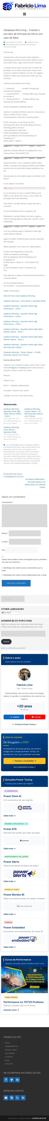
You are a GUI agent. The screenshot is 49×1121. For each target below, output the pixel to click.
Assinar (6, 641)
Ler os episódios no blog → (24, 767)
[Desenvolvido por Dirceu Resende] (39, 1118)
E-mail (5, 541)
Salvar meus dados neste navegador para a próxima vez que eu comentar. (24, 560)
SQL (11, 459)
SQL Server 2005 (29, 459)
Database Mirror (31, 445)
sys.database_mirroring (20, 463)
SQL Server (17, 459)
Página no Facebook (18, 367)
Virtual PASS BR (10, 47)
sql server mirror (22, 461)
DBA (23, 447)
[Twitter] (11, 1079)
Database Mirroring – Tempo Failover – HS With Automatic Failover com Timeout (33, 412)
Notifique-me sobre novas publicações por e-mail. (25, 575)
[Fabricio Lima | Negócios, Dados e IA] (24, 6)
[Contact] (6, 1097)
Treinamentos (11, 1046)
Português (7, 612)
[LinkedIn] (17, 1079)
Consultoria (11, 1050)
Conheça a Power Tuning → (25, 724)
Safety (6, 459)
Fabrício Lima (33, 42)
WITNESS (34, 463)
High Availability (25, 449)
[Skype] (11, 1097)
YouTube (37, 717)
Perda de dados (33, 456)
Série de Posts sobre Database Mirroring (19, 296)
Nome (5, 533)
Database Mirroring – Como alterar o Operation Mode (24, 301)
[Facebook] (6, 1079)
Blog (7, 1060)
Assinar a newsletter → (25, 761)
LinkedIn (16, 717)
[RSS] (23, 1097)
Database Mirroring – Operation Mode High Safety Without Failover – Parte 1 (13, 412)
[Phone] (17, 1097)
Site (3, 550)
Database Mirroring (12, 447)
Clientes (9, 1057)
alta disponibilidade (15, 445)
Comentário (7, 502)
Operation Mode (19, 456)
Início (7, 1043)
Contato (9, 1064)
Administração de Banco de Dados (21, 44)
